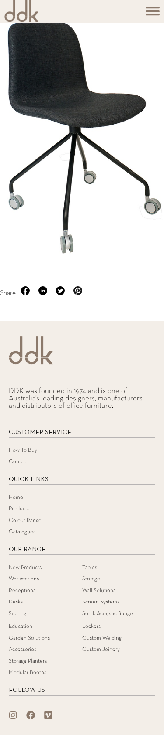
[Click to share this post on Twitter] (61, 293)
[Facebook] (30, 715)
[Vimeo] (48, 715)
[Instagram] (13, 715)
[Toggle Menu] (153, 14)
